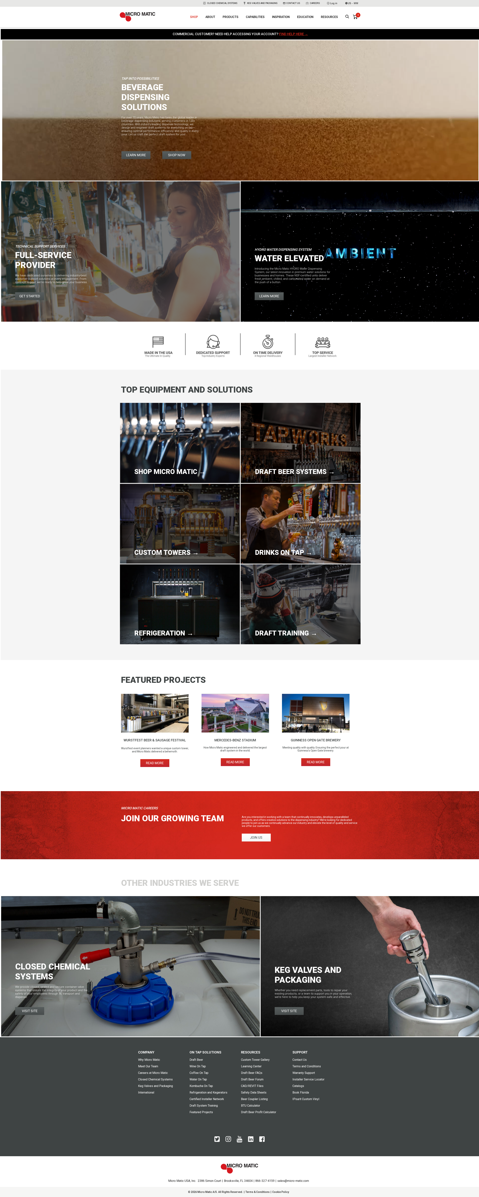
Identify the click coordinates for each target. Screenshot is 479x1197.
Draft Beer (196, 1060)
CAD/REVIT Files (252, 1086)
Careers (315, 3)
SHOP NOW (176, 155)
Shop (194, 17)
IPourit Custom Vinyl (305, 1099)
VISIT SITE (30, 1011)
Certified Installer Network (207, 1099)
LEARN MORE (136, 155)
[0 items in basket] (355, 17)
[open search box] (347, 17)
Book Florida (300, 1092)
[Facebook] (262, 1141)
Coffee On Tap (199, 1073)
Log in (333, 3)
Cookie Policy (280, 1191)
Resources (329, 17)
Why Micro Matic (149, 1060)
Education (305, 17)
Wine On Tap (198, 1066)
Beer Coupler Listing (254, 1099)
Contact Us (293, 3)
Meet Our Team (148, 1066)
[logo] (137, 17)
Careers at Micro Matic (153, 1073)
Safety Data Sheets (253, 1092)
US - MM (353, 3)
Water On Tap (198, 1079)
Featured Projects (201, 1112)
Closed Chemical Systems (222, 3)
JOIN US (256, 837)
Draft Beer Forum (252, 1079)
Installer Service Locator (308, 1079)
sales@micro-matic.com (293, 1181)
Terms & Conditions (257, 1191)
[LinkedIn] (251, 1141)
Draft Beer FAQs (251, 1073)
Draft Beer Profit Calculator (258, 1112)
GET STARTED (29, 296)
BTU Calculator (250, 1105)
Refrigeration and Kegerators (208, 1092)
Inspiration (281, 17)
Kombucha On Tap (201, 1086)
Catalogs (298, 1086)
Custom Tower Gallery (255, 1060)
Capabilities (255, 17)
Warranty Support (303, 1073)
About (210, 17)
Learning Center (251, 1066)
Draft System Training (204, 1105)
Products (230, 17)
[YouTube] (239, 1141)
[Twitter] (217, 1141)
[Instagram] (228, 1140)
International (146, 1092)
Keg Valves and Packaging (262, 3)
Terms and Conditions (306, 1066)
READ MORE (155, 763)
